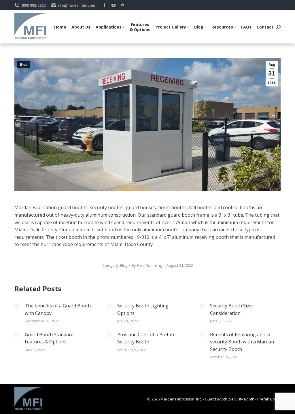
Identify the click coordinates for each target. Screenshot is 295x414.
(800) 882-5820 (33, 5)
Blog (23, 65)
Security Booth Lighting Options (143, 309)
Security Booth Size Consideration (231, 309)
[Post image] (16, 306)
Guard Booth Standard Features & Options (49, 338)
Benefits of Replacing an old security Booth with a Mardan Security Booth (242, 341)
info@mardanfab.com (76, 5)
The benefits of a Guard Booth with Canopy (58, 309)
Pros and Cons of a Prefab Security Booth (145, 338)
